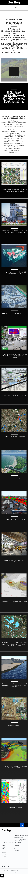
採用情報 (4, 852)
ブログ (3, 837)
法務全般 (4, 856)
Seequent (16, 850)
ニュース (4, 840)
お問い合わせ (4, 848)
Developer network (18, 837)
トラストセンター (5, 858)
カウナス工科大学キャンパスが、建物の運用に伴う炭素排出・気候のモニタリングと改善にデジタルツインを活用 (14, 356)
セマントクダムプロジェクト (14, 478)
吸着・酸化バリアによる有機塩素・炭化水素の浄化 (14, 601)
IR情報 (3, 850)
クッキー (21, 870)
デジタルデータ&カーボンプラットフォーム (14, 519)
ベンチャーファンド (18, 840)
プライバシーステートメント (8, 870)
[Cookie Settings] (2, 875)
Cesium (16, 847)
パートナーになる (18, 842)
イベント (4, 839)
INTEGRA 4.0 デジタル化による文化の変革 (14, 436)
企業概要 (4, 847)
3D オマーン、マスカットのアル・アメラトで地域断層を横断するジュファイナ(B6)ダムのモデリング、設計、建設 (14, 685)
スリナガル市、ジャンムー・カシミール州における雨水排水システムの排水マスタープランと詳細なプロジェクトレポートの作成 (14, 644)
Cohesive (16, 848)
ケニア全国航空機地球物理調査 (14, 807)
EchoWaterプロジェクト (14, 725)
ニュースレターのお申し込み (8, 842)
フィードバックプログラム (20, 839)
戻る (16, 8)
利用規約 (17, 870)
